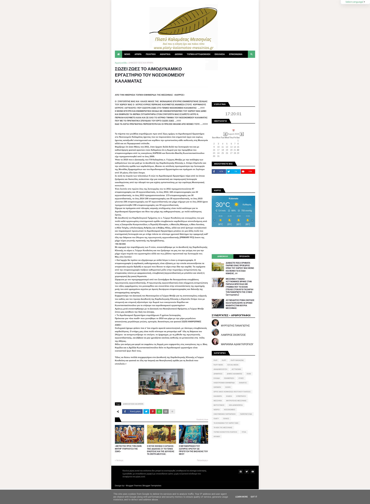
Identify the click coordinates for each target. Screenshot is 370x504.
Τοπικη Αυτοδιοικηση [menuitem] (198, 54)
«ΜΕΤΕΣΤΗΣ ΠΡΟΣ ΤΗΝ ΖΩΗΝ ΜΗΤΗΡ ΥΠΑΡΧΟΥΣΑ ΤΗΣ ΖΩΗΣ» (128, 449)
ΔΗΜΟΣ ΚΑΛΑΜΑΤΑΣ (234, 374)
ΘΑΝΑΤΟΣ (243, 383)
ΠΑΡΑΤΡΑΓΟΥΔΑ (246, 414)
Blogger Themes (134, 485)
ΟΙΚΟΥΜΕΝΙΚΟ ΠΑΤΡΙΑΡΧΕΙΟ (225, 414)
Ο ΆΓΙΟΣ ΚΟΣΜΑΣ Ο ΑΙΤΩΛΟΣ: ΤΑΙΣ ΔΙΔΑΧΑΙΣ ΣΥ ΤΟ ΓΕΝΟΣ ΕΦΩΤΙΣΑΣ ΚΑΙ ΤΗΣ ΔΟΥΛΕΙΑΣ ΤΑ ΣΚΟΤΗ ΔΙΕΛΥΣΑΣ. (160, 450)
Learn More (241, 497)
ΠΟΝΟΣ (226, 418)
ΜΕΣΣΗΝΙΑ (218, 400)
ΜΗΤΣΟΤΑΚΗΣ (219, 405)
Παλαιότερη (202, 460)
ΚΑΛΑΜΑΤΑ (218, 396)
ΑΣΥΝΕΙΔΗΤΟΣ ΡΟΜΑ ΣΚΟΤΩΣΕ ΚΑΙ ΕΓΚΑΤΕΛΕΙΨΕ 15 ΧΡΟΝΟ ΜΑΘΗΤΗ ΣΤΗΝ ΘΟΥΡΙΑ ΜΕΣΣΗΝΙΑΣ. (240, 304)
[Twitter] (146, 411)
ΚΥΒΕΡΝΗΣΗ (241, 396)
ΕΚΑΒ (249, 374)
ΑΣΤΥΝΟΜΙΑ (236, 369)
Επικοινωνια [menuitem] (235, 54)
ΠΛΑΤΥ (216, 418)
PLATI (215, 360)
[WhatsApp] (159, 411)
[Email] (166, 411)
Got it (254, 497)
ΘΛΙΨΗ (228, 387)
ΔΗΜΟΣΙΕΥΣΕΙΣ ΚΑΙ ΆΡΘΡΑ (140, 62)
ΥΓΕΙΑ (244, 432)
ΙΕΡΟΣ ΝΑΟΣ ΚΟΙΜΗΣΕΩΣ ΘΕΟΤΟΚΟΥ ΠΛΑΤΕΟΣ (232, 392)
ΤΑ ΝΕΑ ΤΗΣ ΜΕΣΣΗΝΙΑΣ (223, 427)
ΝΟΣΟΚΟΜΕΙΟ (229, 409)
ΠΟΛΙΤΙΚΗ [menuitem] (151, 54)
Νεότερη (119, 460)
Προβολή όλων (202, 419)
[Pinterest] (153, 411)
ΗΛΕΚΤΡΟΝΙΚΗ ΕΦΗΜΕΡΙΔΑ (224, 383)
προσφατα (244, 256)
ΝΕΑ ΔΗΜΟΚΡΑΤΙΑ (236, 405)
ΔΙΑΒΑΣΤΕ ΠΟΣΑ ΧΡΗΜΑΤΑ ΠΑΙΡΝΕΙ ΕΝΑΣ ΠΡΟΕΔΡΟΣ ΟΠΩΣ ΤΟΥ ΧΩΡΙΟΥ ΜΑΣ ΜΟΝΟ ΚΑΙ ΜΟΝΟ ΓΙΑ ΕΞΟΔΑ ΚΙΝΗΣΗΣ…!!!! (240, 268)
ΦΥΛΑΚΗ (217, 436)
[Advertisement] (233, 79)
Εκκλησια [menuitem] (220, 54)
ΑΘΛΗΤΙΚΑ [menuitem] (165, 54)
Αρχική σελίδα (121, 62)
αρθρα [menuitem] (138, 54)
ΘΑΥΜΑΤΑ (217, 387)
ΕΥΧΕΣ (241, 378)
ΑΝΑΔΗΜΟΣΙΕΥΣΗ (220, 369)
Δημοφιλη (222, 256)
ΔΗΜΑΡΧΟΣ (218, 374)
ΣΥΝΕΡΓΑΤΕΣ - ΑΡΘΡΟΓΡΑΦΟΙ (231, 315)
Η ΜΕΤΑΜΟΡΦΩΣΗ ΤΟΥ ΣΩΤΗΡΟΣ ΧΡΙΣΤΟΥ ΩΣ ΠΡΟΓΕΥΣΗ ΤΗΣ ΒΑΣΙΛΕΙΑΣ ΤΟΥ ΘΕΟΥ (193, 450)
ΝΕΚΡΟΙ (217, 409)
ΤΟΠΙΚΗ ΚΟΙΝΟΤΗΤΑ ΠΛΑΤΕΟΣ (225, 432)
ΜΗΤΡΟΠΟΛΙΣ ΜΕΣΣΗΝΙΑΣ (236, 400)
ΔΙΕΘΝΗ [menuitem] (179, 54)
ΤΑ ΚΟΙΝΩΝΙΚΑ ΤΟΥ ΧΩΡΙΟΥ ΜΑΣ (226, 423)
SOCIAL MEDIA (232, 365)
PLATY (224, 360)
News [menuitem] (127, 54)
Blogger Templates (152, 485)
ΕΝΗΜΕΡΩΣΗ (229, 378)
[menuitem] (118, 54)
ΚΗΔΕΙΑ (229, 396)
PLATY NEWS (218, 365)
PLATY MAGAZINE (237, 360)
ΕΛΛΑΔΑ (217, 378)
